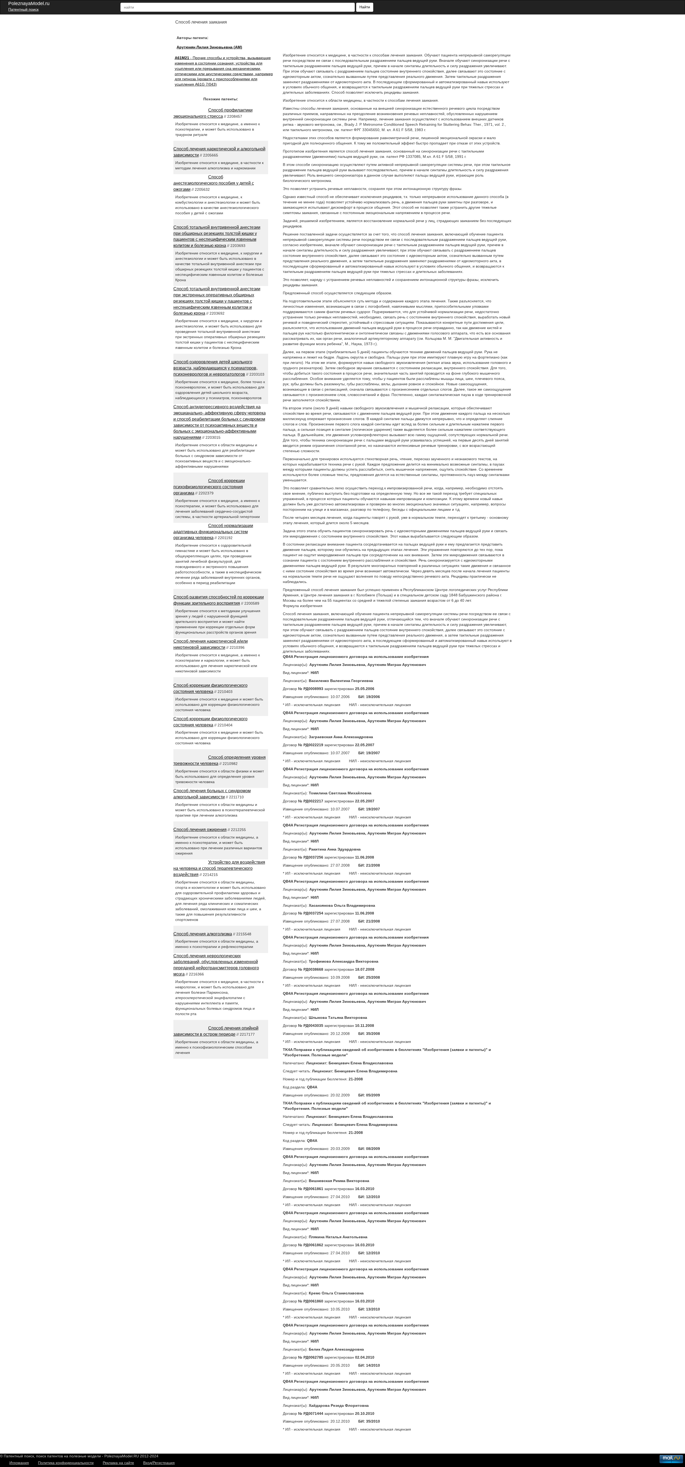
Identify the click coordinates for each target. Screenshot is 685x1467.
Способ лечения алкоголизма (202, 934)
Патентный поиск (23, 9)
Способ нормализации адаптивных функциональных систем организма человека (213, 531)
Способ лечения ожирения (200, 829)
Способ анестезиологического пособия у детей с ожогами (213, 183)
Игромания (19, 1463)
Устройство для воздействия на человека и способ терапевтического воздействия (219, 868)
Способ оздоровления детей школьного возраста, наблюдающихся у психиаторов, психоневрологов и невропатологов (215, 368)
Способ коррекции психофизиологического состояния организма (209, 486)
